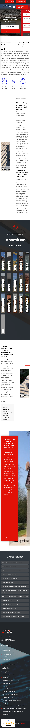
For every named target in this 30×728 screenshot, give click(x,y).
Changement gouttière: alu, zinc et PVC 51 (13, 711)
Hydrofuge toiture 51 (8, 697)
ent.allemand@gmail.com (9, 664)
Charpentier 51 (6, 677)
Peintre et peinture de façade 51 (10, 694)
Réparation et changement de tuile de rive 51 (13, 705)
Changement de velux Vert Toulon (10, 578)
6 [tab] (6, 537)
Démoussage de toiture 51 (9, 674)
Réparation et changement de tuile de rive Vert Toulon (15, 596)
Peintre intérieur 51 (11, 287)
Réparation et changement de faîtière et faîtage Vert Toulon (14, 591)
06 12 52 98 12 (21, 1)
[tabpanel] (9, 467)
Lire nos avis (8, 725)
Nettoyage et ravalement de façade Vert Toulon (13, 570)
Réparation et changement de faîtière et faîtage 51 (15, 708)
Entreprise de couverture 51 (9, 672)
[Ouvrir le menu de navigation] (14, 7)
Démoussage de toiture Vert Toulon (10, 600)
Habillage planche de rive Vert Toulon (11, 612)
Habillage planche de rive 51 (9, 691)
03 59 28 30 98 (10, 1)
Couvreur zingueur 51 (8, 683)
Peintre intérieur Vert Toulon (9, 566)
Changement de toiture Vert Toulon (10, 604)
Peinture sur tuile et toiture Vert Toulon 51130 (13, 616)
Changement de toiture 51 (9, 703)
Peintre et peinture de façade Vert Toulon (12, 562)
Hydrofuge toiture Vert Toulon (9, 608)
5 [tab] (4, 537)
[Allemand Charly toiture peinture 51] (7, 8)
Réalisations (5, 714)
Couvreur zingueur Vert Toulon (9, 574)
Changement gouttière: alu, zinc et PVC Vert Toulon (14, 586)
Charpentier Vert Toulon (7, 582)
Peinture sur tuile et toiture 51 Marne (12, 700)
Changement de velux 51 (8, 680)
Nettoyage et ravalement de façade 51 (12, 686)
